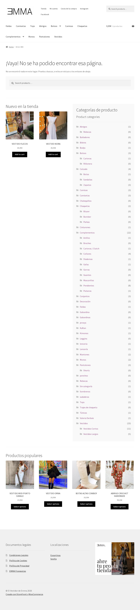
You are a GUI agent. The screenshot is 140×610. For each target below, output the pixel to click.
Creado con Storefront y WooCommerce (24, 594)
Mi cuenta (54, 8)
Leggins (83, 338)
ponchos (84, 375)
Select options (20, 506)
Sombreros (85, 391)
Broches (87, 243)
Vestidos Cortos (90, 428)
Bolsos (54, 26)
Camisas (69, 26)
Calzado (83, 169)
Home (11, 47)
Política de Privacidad (19, 565)
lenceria (83, 343)
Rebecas (87, 131)
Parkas (86, 222)
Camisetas (21, 26)
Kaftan (83, 328)
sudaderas (84, 396)
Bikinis (83, 142)
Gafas (86, 264)
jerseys (83, 322)
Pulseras (87, 291)
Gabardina (84, 312)
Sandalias (87, 179)
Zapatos (87, 185)
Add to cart (19, 154)
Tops (32, 26)
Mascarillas (88, 280)
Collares (87, 253)
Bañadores (85, 137)
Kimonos (84, 333)
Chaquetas (82, 26)
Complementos (13, 36)
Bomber (87, 216)
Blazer (86, 211)
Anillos (86, 237)
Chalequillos (85, 200)
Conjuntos (85, 296)
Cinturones (85, 227)
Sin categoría (86, 386)
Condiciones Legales (18, 555)
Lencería (84, 349)
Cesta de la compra (69, 8)
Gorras (86, 269)
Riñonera (87, 163)
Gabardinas (85, 317)
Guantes (87, 275)
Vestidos (58, 36)
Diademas (88, 259)
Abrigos (42, 26)
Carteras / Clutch (91, 248)
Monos (31, 36)
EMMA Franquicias (17, 571)
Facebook (45, 14)
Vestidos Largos (90, 434)
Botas (86, 174)
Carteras (87, 158)
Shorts (86, 370)
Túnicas (83, 412)
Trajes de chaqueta (88, 407)
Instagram (84, 8)
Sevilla (53, 558)
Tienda (43, 8)
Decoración (85, 301)
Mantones (84, 354)
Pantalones (44, 36)
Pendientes (88, 285)
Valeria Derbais (87, 418)
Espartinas (55, 555)
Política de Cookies (18, 560)
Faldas (9, 26)
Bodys (82, 147)
